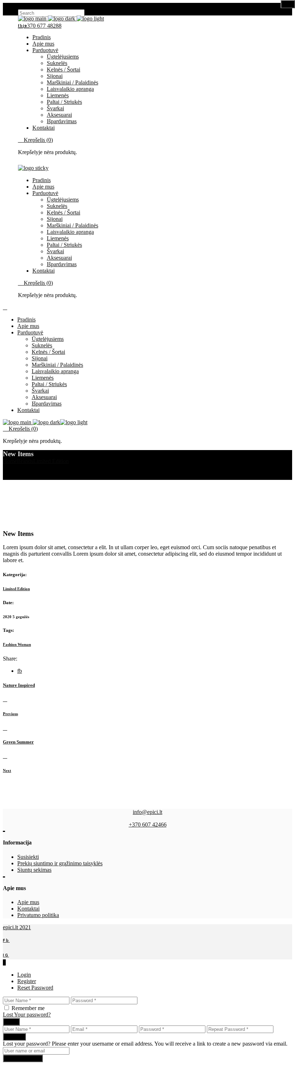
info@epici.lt (147, 812)
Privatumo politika (38, 915)
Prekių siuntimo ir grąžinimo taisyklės (60, 863)
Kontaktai (28, 909)
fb (20, 25)
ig (25, 25)
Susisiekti (28, 857)
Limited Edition (16, 589)
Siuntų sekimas (34, 870)
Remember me (28, 1008)
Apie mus (28, 902)
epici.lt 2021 (17, 927)
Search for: (30, 6)
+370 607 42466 (148, 824)
